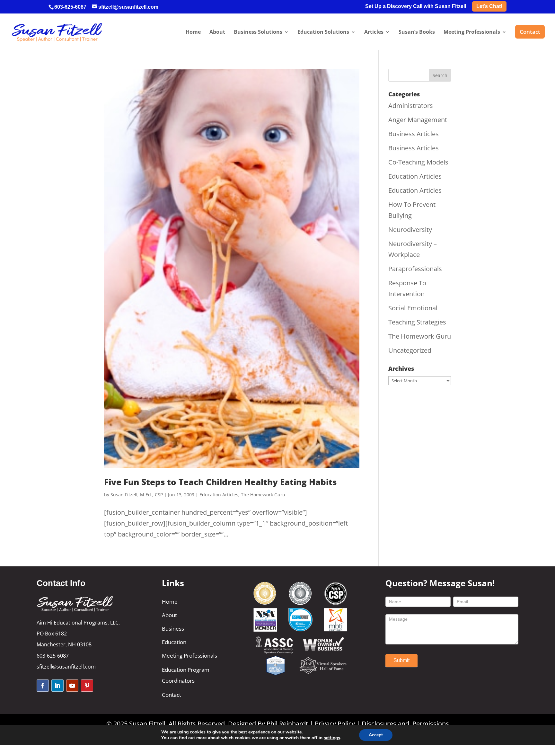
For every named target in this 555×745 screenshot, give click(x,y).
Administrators (410, 105)
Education (174, 642)
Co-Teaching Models (418, 162)
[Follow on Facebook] (43, 685)
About (169, 615)
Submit (401, 660)
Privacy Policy (335, 723)
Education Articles (218, 495)
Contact (171, 694)
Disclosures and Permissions (405, 723)
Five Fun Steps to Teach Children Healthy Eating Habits (220, 482)
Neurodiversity (410, 229)
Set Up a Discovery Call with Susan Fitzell (415, 6)
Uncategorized (409, 350)
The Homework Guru (263, 495)
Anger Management (417, 119)
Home (170, 601)
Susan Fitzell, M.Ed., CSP (136, 495)
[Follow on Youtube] (72, 685)
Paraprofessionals (415, 268)
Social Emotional (412, 308)
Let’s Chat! (489, 6)
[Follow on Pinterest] (87, 685)
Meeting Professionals (189, 655)
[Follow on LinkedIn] (57, 685)
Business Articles (413, 133)
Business (173, 628)
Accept (376, 735)
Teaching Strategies (417, 322)
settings (332, 738)
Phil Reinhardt (287, 723)
